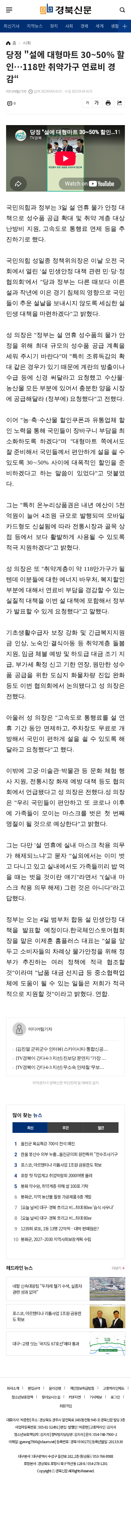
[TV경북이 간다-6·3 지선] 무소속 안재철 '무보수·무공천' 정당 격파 (62, 1067)
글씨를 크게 (96, 102)
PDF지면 (75, 1396)
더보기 (116, 1267)
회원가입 (65, 1405)
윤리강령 (55, 1388)
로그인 (1, 15)
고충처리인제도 (113, 1388)
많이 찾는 (27, 1115)
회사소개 (13, 1388)
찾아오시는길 (51, 1396)
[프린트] (108, 102)
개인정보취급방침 (82, 1388)
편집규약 (34, 1388)
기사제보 (96, 1396)
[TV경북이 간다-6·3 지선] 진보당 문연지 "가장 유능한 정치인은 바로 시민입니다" (62, 1058)
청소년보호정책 (22, 1396)
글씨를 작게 (87, 102)
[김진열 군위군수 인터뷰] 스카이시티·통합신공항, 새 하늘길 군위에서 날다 (62, 1049)
